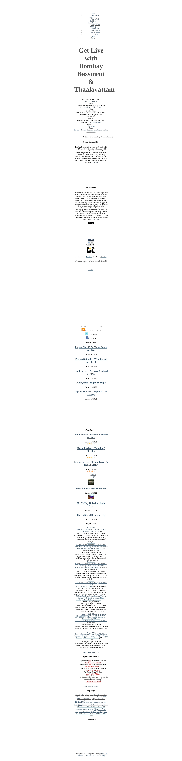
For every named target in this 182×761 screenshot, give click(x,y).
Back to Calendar (91, 101)
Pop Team (89, 257)
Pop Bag (93, 27)
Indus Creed (91, 704)
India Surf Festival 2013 (84, 586)
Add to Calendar (85, 107)
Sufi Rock (81, 713)
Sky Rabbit (93, 712)
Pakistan (90, 710)
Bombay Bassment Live (89, 130)
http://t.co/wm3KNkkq (93, 681)
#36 (89, 664)
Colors (101, 695)
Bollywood (90, 695)
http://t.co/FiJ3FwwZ (93, 670)
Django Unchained (92, 696)
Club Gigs (91, 126)
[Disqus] (91, 298)
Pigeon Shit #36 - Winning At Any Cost (91, 360)
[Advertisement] (112, 5)
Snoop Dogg (100, 712)
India (80, 704)
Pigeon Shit (95, 28)
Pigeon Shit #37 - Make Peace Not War (91, 348)
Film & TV (93, 17)
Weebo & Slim (95, 30)
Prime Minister (86, 712)
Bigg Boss (81, 695)
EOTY (104, 696)
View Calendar (88, 652)
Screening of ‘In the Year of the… (87, 638)
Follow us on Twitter (91, 687)
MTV (104, 706)
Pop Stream (95, 15)
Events (93, 38)
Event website (96, 122)
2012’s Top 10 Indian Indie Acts (91, 504)
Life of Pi (105, 705)
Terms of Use (89, 755)
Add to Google (97, 107)
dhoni (85, 696)
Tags (93, 477)
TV (105, 714)
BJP (86, 695)
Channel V (96, 695)
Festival (87, 702)
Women (91, 715)
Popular (93, 475)
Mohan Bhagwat (98, 706)
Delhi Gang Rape (80, 696)
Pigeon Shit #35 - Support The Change (91, 393)
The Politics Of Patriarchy (91, 515)
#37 (89, 661)
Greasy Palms (95, 25)
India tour (84, 704)
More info (95, 162)
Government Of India (98, 702)
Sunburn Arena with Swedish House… (90, 548)
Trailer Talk (95, 19)
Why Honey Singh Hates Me (91, 488)
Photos (93, 36)
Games (95, 34)
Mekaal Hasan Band (89, 706)
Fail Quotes (95, 699)
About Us (103, 754)
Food (91, 702)
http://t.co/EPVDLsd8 (93, 674)
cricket (105, 695)
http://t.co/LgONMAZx (93, 662)
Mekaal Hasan (80, 706)
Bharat (77, 695)
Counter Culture (102, 130)
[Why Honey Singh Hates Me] (91, 484)
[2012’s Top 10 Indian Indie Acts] (91, 499)
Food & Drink (93, 23)
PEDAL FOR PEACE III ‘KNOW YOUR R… (91, 621)
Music (93, 13)
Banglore (77, 130)
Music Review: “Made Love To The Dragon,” (91, 463)
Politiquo (93, 21)
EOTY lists (81, 699)
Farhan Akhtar (101, 699)
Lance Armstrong (98, 705)
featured (80, 701)
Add (94, 652)
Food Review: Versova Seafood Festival (91, 372)
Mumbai (79, 709)
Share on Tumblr (91, 240)
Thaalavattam (91, 132)
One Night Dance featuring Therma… (88, 600)
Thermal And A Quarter (90, 713)
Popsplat (81, 712)
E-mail (90, 122)
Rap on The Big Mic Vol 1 (88, 531)
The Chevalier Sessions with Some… (87, 567)
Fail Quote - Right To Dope (91, 382)
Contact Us (80, 755)
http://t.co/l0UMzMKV (93, 666)
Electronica (100, 696)
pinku (76, 712)
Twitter (90, 270)
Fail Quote (88, 699)
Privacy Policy (100, 755)
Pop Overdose (95, 32)
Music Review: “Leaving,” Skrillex (91, 450)
